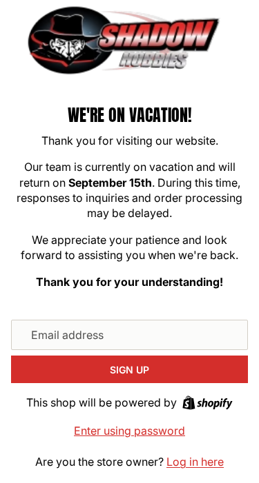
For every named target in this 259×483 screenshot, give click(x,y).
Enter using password (129, 431)
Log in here (195, 462)
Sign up (129, 370)
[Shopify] (207, 402)
